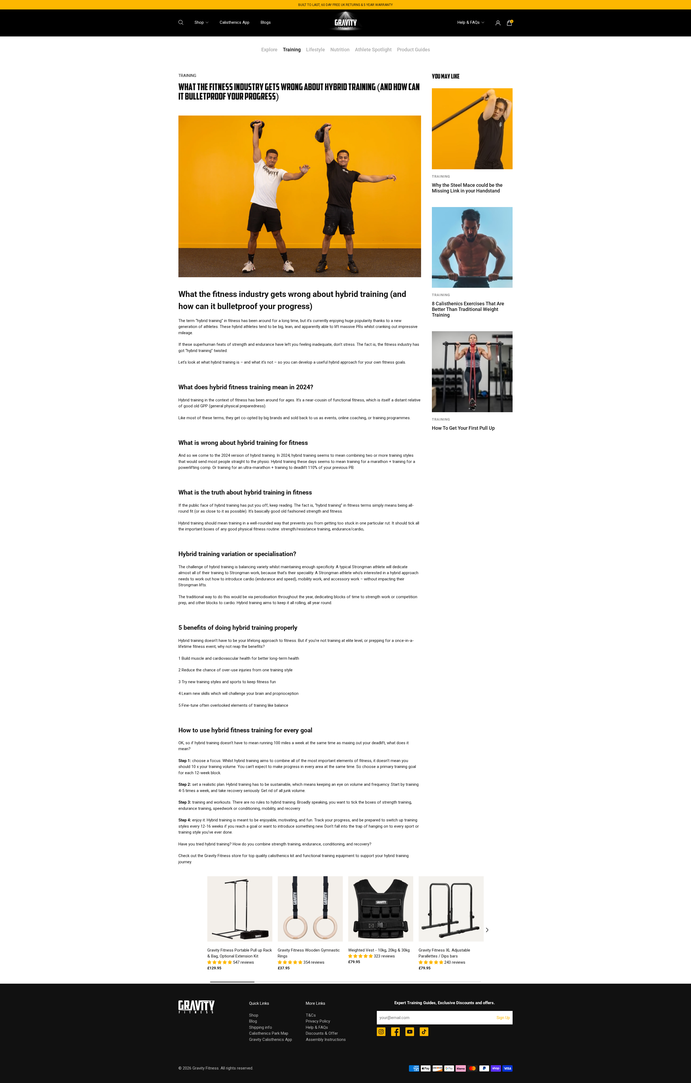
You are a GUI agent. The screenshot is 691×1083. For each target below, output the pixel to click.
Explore (269, 49)
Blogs (266, 22)
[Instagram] (381, 1032)
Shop (199, 22)
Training (292, 49)
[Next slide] (483, 930)
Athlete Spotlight (373, 49)
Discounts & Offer (322, 1033)
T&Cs (311, 1015)
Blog (253, 1021)
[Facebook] (395, 1032)
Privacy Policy (318, 1021)
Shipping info (260, 1027)
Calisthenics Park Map (268, 1033)
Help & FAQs (469, 22)
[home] (345, 23)
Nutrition (340, 49)
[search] (180, 22)
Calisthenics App (234, 22)
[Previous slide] (208, 930)
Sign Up (503, 1017)
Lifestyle (315, 49)
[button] (220, 962)
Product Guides (413, 49)
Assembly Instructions (326, 1039)
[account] (498, 23)
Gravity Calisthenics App (270, 1039)
